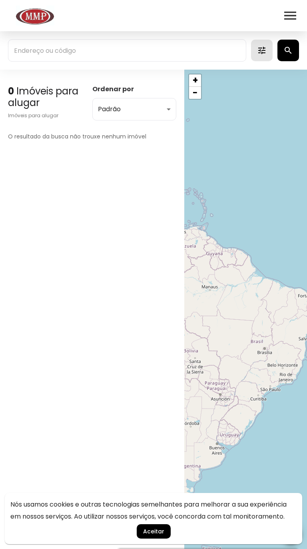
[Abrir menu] (290, 15)
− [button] (195, 93)
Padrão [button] (109, 109)
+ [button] (195, 80)
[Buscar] (288, 50)
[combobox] (127, 50)
